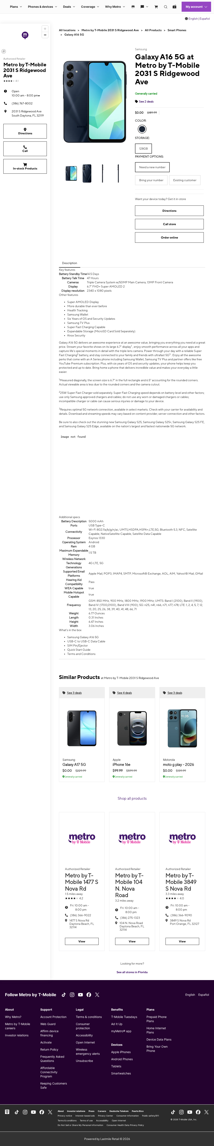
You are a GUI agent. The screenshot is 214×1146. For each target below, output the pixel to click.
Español (205, 18)
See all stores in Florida (132, 972)
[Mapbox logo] (3, 51)
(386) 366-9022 (80, 915)
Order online (169, 237)
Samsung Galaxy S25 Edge (81, 426)
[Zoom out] (45, 35)
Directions (25, 133)
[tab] (69, 263)
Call (25, 151)
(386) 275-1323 (130, 917)
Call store (169, 224)
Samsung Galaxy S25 (128, 422)
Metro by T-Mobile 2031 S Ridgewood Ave (110, 30)
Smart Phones (177, 30)
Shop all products (132, 798)
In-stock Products (25, 168)
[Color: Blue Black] (142, 129)
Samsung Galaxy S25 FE (188, 422)
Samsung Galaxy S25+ (157, 422)
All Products (153, 30)
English (193, 18)
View (81, 941)
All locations (67, 30)
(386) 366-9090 (181, 915)
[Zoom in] (45, 29)
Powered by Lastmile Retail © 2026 (107, 1139)
